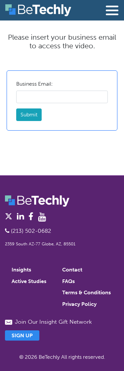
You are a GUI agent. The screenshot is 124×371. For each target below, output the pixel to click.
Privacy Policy (79, 304)
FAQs (68, 281)
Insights (21, 270)
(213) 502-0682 (30, 230)
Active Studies (29, 281)
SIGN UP (22, 335)
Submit (29, 114)
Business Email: (34, 84)
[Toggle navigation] (112, 10)
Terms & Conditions (86, 292)
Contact (72, 270)
